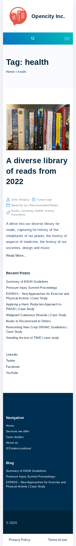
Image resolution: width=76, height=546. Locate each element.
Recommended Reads (44, 205)
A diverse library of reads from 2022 (36, 171)
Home (10, 71)
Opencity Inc (19, 205)
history (49, 210)
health (39, 210)
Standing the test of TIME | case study (32, 337)
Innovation (18, 214)
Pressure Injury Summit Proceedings (31, 287)
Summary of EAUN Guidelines (27, 281)
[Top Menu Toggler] (67, 38)
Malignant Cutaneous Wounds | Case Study (36, 315)
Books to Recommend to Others (28, 321)
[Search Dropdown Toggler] (32, 39)
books (15, 210)
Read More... (16, 255)
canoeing (27, 210)
